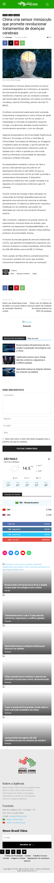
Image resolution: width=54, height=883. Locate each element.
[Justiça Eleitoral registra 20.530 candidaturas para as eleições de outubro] (27, 731)
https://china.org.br (15, 819)
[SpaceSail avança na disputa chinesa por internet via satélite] (9, 372)
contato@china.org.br (18, 816)
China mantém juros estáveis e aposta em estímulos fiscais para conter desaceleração (27, 677)
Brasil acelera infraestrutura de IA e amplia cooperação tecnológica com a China (33, 348)
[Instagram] (8, 852)
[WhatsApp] (22, 42)
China (11, 11)
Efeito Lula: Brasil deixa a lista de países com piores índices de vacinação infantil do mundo (15, 307)
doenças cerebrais (23, 273)
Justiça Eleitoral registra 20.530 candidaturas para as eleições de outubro (25, 739)
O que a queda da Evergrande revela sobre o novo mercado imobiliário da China (26, 708)
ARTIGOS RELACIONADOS (14, 338)
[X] (10, 42)
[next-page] (8, 381)
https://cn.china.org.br (16, 822)
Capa (10, 15)
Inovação (16, 15)
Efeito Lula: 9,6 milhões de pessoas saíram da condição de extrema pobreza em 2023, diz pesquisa (39, 307)
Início (4, 11)
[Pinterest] (16, 42)
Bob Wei (7, 591)
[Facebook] (5, 42)
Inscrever (46, 540)
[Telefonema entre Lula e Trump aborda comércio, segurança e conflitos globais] (9, 360)
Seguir (47, 529)
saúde (34, 273)
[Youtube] (24, 852)
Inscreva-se (25, 845)
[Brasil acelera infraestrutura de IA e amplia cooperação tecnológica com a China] (9, 348)
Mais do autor (33, 338)
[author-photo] (27, 322)
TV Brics (14, 270)
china (12, 273)
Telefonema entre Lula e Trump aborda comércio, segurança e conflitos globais (31, 360)
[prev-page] (4, 381)
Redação (9, 37)
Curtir (47, 524)
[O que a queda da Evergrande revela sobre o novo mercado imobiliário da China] (27, 700)
